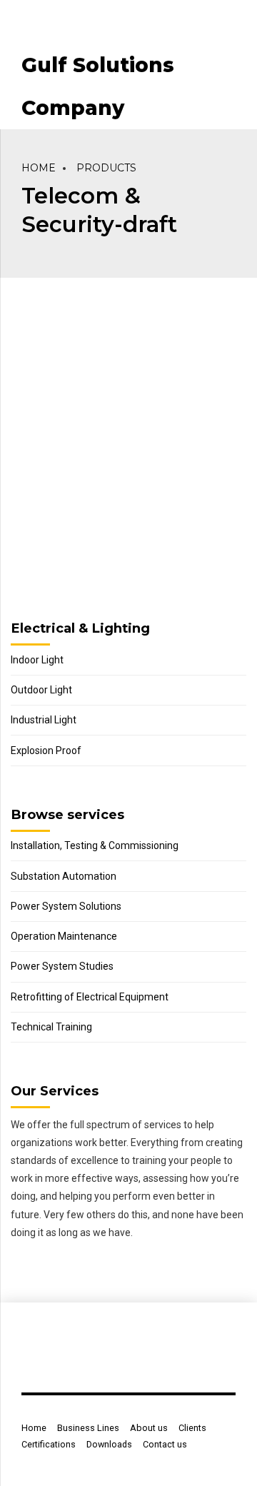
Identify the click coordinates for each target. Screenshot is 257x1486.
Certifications (48, 1444)
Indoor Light (37, 660)
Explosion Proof (46, 750)
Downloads (109, 1444)
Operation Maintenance (64, 936)
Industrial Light (43, 720)
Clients (192, 1427)
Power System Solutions (66, 906)
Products (106, 167)
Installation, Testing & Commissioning (94, 845)
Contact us (165, 1444)
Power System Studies (62, 966)
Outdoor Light (41, 690)
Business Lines (88, 1427)
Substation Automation (63, 876)
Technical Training (51, 1027)
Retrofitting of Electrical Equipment (89, 997)
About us (149, 1427)
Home (38, 167)
